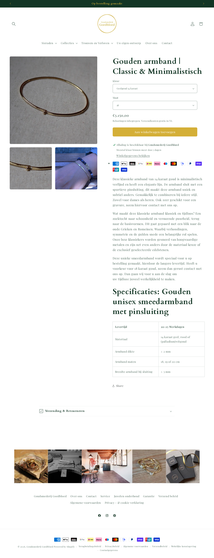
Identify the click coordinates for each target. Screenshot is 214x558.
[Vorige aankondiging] (10, 3)
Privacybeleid (112, 546)
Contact (91, 496)
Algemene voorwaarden (85, 502)
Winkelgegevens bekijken (133, 155)
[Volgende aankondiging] (203, 3)
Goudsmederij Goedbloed (50, 496)
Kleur (116, 81)
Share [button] (119, 385)
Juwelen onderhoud (126, 496)
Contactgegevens (109, 550)
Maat (115, 97)
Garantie (149, 496)
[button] (14, 24)
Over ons (76, 496)
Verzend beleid (168, 496)
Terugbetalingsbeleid (90, 546)
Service (105, 496)
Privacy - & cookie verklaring (124, 502)
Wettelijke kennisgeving (183, 546)
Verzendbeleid (159, 546)
